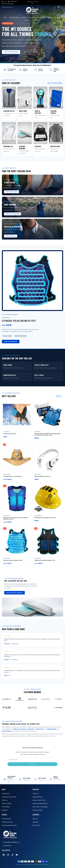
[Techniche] (58, 707)
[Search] (62, 7)
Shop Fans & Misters (31, 52)
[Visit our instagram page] (4, 1)
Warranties (35, 822)
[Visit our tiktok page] (6, 1)
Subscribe (32, 764)
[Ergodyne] (32, 699)
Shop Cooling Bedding (14, 592)
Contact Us (35, 793)
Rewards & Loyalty (37, 810)
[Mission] (45, 699)
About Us (35, 819)
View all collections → (55, 83)
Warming (36, 20)
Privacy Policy (36, 825)
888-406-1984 (14, 1)
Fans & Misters (41, 17)
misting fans (31, 729)
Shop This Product (10, 341)
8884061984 (7, 846)
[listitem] (32, 2)
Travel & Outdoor (54, 17)
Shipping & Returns (38, 797)
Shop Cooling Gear (11, 52)
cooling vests (16, 729)
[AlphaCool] (6, 699)
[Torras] (58, 699)
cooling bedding (51, 729)
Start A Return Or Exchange (40, 807)
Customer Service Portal (39, 800)
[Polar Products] (6, 707)
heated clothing (6, 731)
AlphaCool (5, 810)
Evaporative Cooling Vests (9, 797)
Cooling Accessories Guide (9, 825)
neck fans (24, 729)
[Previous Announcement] (24, 2)
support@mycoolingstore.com (7, 3)
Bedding (27, 20)
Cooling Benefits (6, 819)
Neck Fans (4, 800)
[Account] (54, 7)
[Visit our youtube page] (9, 1)
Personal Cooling (28, 17)
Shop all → (59, 396)
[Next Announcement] (41, 2)
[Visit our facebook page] (2, 1)
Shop (5, 17)
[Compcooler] (19, 699)
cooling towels (39, 729)
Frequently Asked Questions (40, 803)
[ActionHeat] (32, 707)
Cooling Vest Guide (7, 822)
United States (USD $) (7, 7)
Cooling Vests (14, 17)
